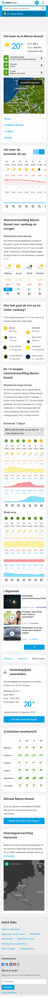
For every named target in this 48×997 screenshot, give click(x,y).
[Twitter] (6, 965)
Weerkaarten (7, 939)
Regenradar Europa (25, 939)
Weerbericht (34, 934)
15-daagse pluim (26, 948)
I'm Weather (9, 856)
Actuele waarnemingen (24, 719)
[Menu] (43, 3)
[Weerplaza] (9, 2)
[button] (24, 95)
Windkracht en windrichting (14, 944)
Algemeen (12, 591)
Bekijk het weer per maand (24, 820)
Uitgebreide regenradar (30, 83)
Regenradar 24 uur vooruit (13, 934)
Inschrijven (7, 987)
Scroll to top (44, 993)
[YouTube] (14, 965)
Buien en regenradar (11, 929)
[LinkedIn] (10, 965)
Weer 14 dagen (8, 948)
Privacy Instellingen (9, 993)
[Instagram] (18, 965)
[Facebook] (3, 965)
